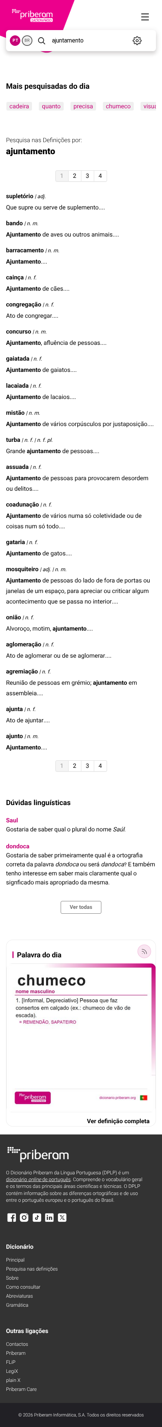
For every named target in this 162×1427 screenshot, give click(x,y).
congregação (23, 304)
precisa (83, 106)
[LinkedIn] (49, 1221)
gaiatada (17, 358)
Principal (15, 1260)
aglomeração (23, 644)
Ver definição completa (118, 1121)
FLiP (10, 1362)
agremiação (22, 671)
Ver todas (81, 907)
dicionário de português (38, 1180)
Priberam (16, 1353)
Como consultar (23, 1287)
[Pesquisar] (41, 40)
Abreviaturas (19, 1296)
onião (13, 617)
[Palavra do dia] (144, 951)
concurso (18, 331)
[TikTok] (37, 1221)
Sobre (12, 1278)
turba (13, 439)
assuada (17, 466)
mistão (15, 412)
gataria (15, 542)
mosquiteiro (22, 569)
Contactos (17, 1344)
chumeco (118, 106)
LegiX (12, 1371)
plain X (13, 1380)
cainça (15, 277)
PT (15, 40)
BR (27, 40)
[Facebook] (11, 1221)
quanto (51, 106)
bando (14, 223)
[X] (62, 1221)
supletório (19, 196)
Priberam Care (21, 1389)
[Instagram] (24, 1221)
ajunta (14, 709)
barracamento (25, 250)
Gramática (17, 1305)
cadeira (19, 106)
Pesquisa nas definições (32, 1269)
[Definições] (137, 40)
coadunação (22, 504)
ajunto (14, 736)
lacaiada (17, 385)
